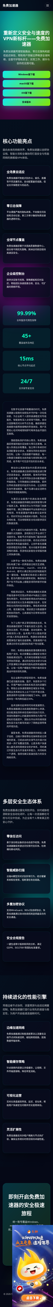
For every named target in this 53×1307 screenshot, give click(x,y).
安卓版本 (26, 102)
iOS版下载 (26, 92)
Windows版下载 (26, 74)
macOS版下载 (26, 83)
